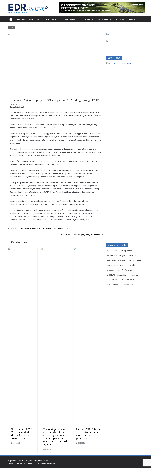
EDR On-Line (119, 19)
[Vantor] (109, 35)
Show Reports (34, 19)
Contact (131, 19)
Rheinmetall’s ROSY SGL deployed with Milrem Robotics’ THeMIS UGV (21, 433)
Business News (87, 19)
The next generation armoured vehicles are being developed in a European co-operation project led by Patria (55, 436)
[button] (110, 19)
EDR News (21, 19)
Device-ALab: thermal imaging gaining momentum (80, 235)
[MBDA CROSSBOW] (102, 7)
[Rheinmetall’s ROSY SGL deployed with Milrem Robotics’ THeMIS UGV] (22, 249)
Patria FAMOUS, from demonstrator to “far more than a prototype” (88, 433)
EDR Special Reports (53, 19)
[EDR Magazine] (11, 19)
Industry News (71, 19)
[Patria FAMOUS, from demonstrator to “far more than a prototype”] (88, 249)
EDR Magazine (103, 19)
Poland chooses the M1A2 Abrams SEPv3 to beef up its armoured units (39, 228)
